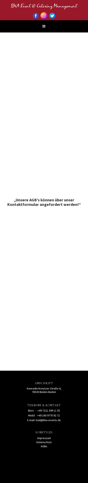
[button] (44, 26)
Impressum (44, 438)
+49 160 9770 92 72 (48, 415)
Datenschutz (44, 442)
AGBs (44, 446)
